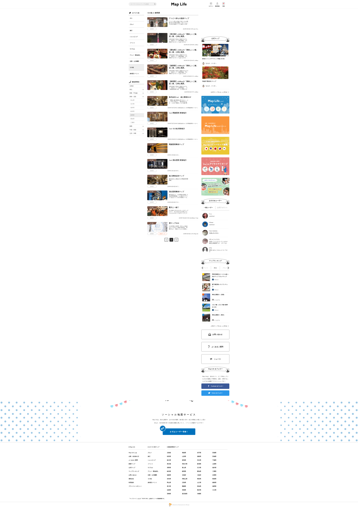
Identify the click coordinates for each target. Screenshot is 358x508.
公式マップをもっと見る (219, 92)
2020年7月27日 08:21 (173, 107)
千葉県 (214, 460)
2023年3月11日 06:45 (189, 60)
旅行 (131, 30)
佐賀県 (169, 490)
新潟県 (199, 464)
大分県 (214, 490)
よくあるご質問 (133, 460)
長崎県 (184, 490)
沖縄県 (199, 493)
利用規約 (131, 482)
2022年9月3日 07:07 (189, 92)
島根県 (214, 478)
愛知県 (132, 118)
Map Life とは (133, 452)
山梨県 (214, 464)
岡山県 (169, 482)
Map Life (196, 233)
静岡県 (132, 115)
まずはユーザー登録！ (175, 430)
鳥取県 (199, 478)
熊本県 (199, 490)
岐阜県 (132, 111)
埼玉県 (199, 460)
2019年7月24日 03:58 (184, 218)
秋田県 (169, 456)
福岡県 (214, 486)
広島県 (184, 482)
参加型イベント (134, 73)
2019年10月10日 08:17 (172, 186)
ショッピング (134, 36)
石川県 (132, 104)
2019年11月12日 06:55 (172, 170)
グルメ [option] (225, 268)
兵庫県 (214, 475)
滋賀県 (169, 475)
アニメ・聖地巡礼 (135, 55)
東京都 (169, 464)
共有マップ (162, 233)
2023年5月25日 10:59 (188, 29)
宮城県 (214, 452)
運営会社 (131, 478)
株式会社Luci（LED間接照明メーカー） (188, 107)
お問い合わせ (132, 475)
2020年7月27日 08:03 (173, 123)
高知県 (199, 486)
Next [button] (228, 267)
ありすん (196, 29)
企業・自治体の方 (134, 456)
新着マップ (132, 464)
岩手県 (199, 452)
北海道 (132, 86)
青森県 (184, 452)
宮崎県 (169, 493)
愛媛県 (184, 486)
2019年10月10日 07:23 (172, 202)
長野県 (169, 467)
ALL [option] (215, 268)
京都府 (184, 475)
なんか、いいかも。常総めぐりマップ (217, 63)
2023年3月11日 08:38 (189, 44)
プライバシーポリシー (135, 486)
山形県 (184, 456)
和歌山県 (184, 478)
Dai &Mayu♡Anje (194, 218)
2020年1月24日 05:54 (173, 139)
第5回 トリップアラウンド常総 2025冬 (213, 58)
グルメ (132, 24)
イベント (132, 43)
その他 (132, 67)
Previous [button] (202, 267)
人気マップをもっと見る (219, 326)
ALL (131, 18)
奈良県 (169, 478)
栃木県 (169, 460)
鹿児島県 (184, 493)
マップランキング (134, 471)
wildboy (196, 44)
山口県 (199, 482)
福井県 (132, 107)
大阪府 (199, 475)
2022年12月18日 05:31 (188, 76)
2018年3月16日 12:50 (188, 233)
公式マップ (132, 467)
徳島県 (214, 482)
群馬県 (184, 460)
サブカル (132, 49)
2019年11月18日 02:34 (172, 155)
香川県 (169, 486)
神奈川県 (184, 464)
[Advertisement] (215, 22)
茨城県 (214, 456)
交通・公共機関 (134, 61)
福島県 (199, 456)
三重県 (132, 122)
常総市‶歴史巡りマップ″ (209, 81)
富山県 (132, 100)
